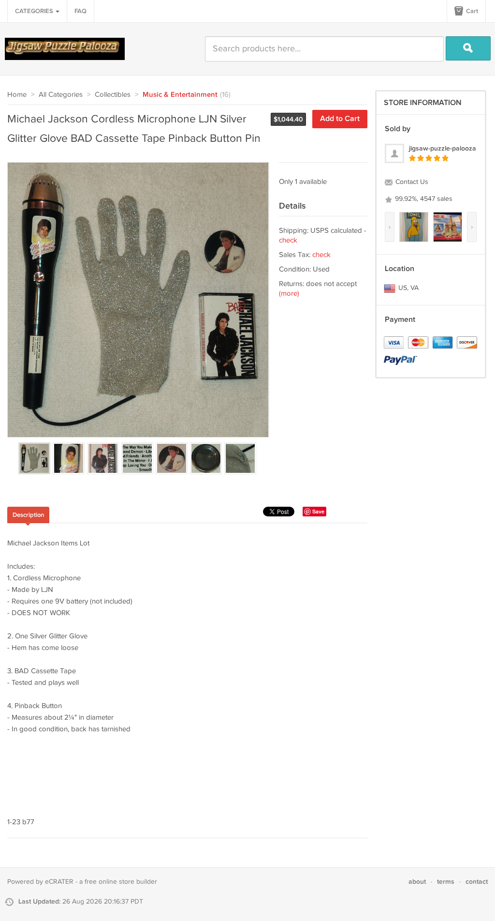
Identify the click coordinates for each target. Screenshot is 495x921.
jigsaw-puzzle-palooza (442, 148)
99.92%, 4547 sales (422, 199)
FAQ (80, 11)
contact (477, 881)
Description (28, 515)
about (417, 881)
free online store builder (121, 882)
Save (318, 511)
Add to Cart (340, 118)
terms (445, 881)
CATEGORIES (35, 11)
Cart (471, 11)
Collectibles (113, 95)
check (288, 240)
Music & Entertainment (180, 95)
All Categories (61, 95)
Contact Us (410, 182)
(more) (289, 293)
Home (17, 95)
